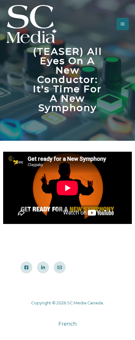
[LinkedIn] (43, 267)
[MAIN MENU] (122, 24)
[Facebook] (26, 267)
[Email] (60, 267)
